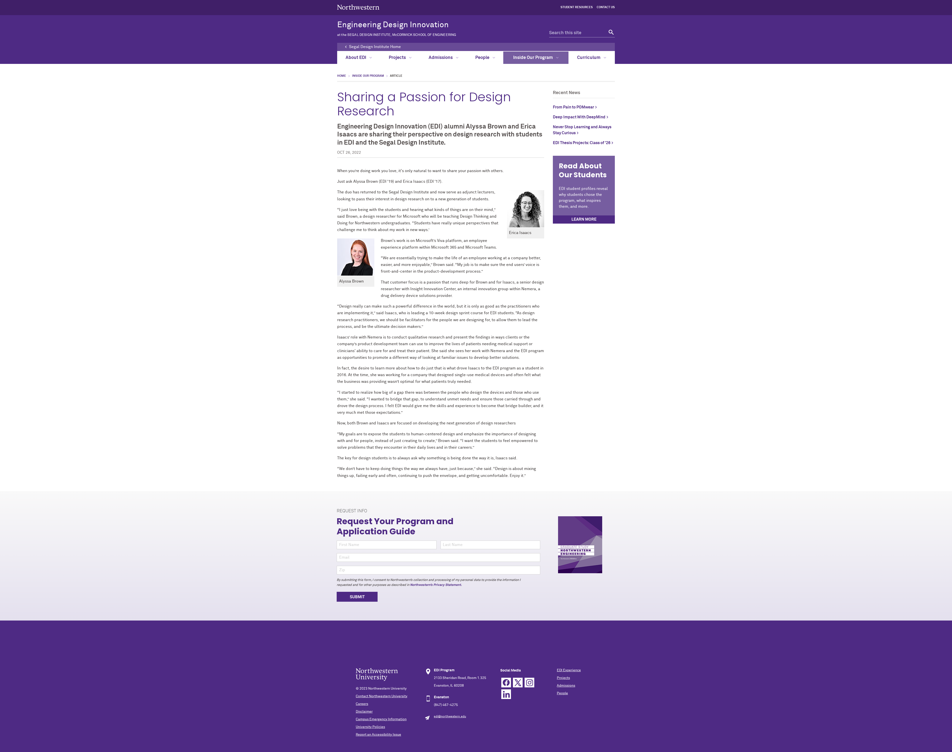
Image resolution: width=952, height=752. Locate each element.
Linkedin (506, 694)
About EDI (356, 57)
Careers (362, 704)
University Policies (370, 727)
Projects (398, 57)
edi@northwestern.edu (450, 716)
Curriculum (589, 57)
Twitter (518, 682)
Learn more (583, 219)
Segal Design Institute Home (375, 47)
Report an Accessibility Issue (378, 734)
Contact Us (606, 7)
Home (341, 76)
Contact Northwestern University (381, 696)
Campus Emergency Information (381, 719)
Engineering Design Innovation (396, 29)
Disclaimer (364, 711)
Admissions (441, 57)
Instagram (529, 682)
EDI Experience (569, 670)
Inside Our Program (533, 57)
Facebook (506, 682)
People (482, 57)
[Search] (610, 33)
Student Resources (577, 7)
